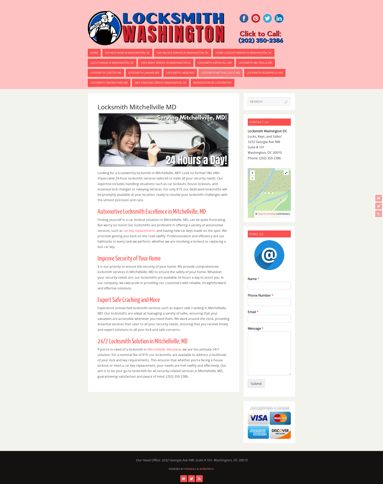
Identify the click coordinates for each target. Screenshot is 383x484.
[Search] (286, 102)
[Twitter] (378, 206)
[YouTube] (378, 198)
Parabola (190, 469)
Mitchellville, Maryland (164, 349)
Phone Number (260, 295)
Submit (256, 383)
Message (256, 328)
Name (253, 279)
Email (253, 312)
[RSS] (378, 213)
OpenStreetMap (267, 214)
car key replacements (139, 230)
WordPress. (206, 469)
